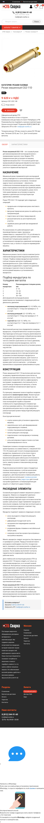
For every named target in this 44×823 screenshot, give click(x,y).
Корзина (26, 630)
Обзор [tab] (5, 144)
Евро (25, 697)
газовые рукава (31, 477)
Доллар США (28, 694)
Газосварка (17, 32)
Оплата (26, 638)
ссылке (32, 788)
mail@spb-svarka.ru (22, 17)
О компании (16, 1)
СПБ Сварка (6, 32)
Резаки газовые (30, 32)
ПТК (3, 93)
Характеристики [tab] (19, 144)
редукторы (25, 479)
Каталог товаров (11, 27)
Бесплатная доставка (30, 1)
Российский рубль (30, 691)
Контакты (27, 644)
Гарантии (27, 641)
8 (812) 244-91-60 (33, 124)
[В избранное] (21, 110)
